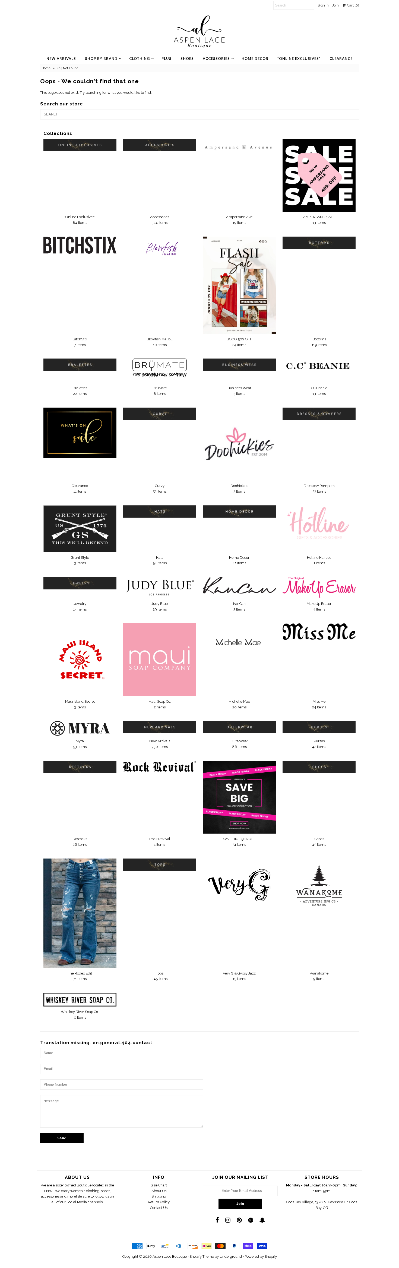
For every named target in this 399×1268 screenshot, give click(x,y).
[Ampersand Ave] (239, 145)
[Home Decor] (239, 511)
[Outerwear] (239, 727)
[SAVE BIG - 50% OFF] (239, 797)
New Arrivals (61, 58)
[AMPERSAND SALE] (319, 175)
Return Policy (159, 1202)
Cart (352, 5)
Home (46, 68)
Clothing (139, 58)
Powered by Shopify (261, 1256)
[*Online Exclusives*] (79, 145)
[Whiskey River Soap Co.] (79, 999)
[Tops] (159, 865)
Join (335, 5)
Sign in (323, 5)
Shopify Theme (201, 1256)
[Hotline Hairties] (319, 523)
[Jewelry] (79, 583)
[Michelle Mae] (239, 642)
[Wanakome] (319, 886)
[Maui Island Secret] (79, 659)
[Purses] (319, 727)
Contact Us (158, 1208)
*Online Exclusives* (299, 58)
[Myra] (79, 728)
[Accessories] (159, 145)
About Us (158, 1191)
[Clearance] (79, 433)
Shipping (158, 1196)
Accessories (216, 58)
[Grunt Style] (79, 528)
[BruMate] (159, 371)
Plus (167, 58)
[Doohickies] (239, 444)
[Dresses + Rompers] (319, 414)
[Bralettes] (79, 365)
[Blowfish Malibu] (159, 251)
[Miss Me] (319, 631)
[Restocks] (79, 767)
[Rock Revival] (159, 767)
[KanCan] (239, 585)
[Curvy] (159, 414)
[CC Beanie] (319, 367)
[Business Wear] (239, 365)
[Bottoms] (319, 243)
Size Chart (159, 1185)
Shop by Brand (101, 58)
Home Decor (255, 58)
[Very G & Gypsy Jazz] (239, 883)
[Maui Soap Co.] (159, 659)
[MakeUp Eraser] (319, 587)
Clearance (341, 58)
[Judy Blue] (159, 587)
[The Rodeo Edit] (79, 913)
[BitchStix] (79, 245)
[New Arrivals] (159, 727)
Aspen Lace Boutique (170, 1256)
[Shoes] (319, 767)
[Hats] (159, 511)
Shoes (187, 58)
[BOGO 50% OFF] (239, 285)
